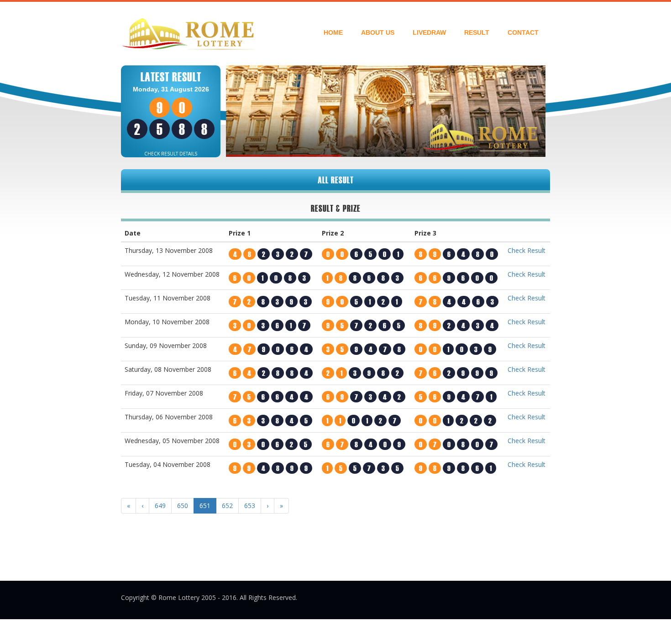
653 (249, 505)
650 (182, 505)
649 (160, 505)
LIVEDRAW (429, 32)
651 (204, 505)
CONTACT (523, 32)
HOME (333, 32)
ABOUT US (377, 32)
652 (227, 505)
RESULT (476, 32)
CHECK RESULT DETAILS (170, 153)
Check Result (526, 250)
